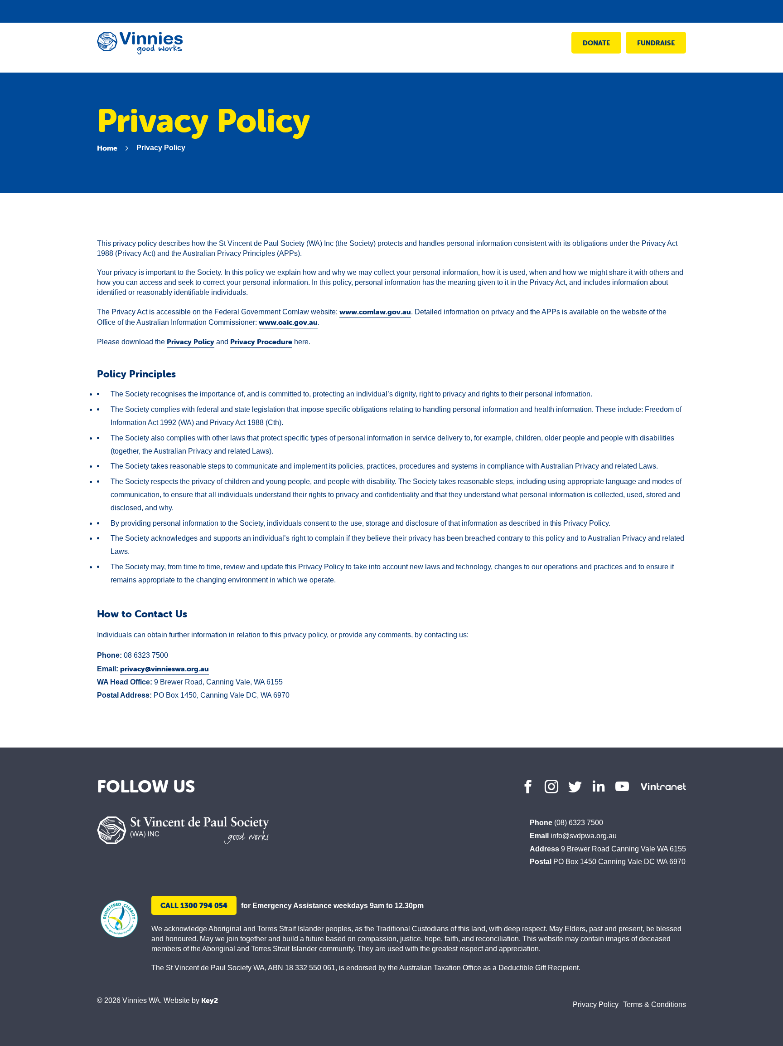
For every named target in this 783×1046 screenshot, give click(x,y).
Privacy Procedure (261, 341)
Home (107, 147)
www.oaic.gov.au (288, 322)
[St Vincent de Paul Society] (183, 830)
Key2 (209, 1000)
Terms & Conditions (654, 1004)
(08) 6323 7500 (578, 822)
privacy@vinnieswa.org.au (164, 668)
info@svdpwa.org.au (584, 836)
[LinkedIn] (598, 786)
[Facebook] (527, 786)
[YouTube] (622, 786)
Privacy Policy (190, 341)
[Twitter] (575, 786)
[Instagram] (551, 786)
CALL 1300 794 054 (193, 905)
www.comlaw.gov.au (375, 311)
